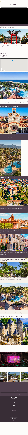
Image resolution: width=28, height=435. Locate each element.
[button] (2, 1)
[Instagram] (12, 410)
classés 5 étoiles (14, 277)
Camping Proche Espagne (14, 418)
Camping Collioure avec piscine (14, 415)
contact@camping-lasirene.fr (14, 398)
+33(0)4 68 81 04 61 (14, 397)
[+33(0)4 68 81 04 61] (4, 1)
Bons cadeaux (14, 405)
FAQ (19, 394)
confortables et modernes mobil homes (8, 102)
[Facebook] (14, 410)
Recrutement (14, 403)
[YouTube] (15, 410)
